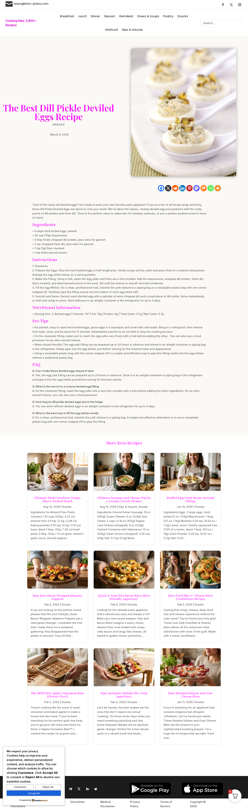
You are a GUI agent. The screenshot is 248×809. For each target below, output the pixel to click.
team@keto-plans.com (31, 4)
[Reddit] (175, 188)
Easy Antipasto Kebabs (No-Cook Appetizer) (124, 695)
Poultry (168, 16)
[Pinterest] (189, 188)
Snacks (182, 16)
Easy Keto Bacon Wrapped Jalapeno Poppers (57, 597)
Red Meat (126, 16)
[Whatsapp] (211, 188)
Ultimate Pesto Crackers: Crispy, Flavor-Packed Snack (57, 499)
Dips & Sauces (132, 30)
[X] (168, 188)
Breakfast (67, 16)
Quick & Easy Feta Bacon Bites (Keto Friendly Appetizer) (124, 597)
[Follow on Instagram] (240, 5)
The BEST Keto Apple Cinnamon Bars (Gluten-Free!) (57, 695)
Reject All (48, 786)
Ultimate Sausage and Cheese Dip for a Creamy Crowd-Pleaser (124, 499)
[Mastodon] (196, 188)
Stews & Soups (148, 16)
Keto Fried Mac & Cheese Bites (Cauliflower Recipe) (190, 597)
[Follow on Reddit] (96, 789)
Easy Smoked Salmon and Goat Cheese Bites (190, 695)
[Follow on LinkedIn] (87, 789)
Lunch (82, 16)
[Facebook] (161, 188)
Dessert (109, 16)
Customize (20, 786)
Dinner (95, 16)
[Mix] (203, 188)
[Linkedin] (182, 188)
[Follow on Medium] (71, 789)
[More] (218, 188)
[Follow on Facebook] (223, 5)
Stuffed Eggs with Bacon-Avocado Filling (190, 499)
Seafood (111, 30)
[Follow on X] (231, 5)
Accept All (34, 793)
